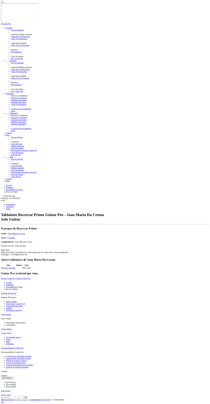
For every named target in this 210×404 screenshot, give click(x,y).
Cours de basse (16, 144)
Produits (9, 28)
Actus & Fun (16, 155)
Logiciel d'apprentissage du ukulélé (19, 365)
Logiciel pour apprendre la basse (18, 358)
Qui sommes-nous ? (13, 337)
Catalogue (10, 207)
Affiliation (10, 344)
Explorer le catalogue (19, 98)
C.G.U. (18, 400)
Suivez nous (5, 391)
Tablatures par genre (18, 102)
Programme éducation (14, 306)
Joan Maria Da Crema (16, 234)
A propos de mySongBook (21, 109)
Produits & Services (8, 293)
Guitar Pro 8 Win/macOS (20, 37)
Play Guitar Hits (17, 59)
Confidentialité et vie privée (40, 400)
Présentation (10, 204)
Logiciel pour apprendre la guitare (19, 356)
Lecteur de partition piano (16, 363)
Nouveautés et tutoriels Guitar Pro (24, 150)
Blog (8, 135)
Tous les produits (17, 30)
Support (9, 179)
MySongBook (16, 52)
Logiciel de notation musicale (17, 367)
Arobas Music (6, 329)
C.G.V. (25, 400)
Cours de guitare (17, 153)
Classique (11, 238)
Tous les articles (17, 137)
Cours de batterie (17, 148)
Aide (8, 342)
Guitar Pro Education (19, 39)
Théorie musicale (17, 146)
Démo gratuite (11, 302)
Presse (8, 339)
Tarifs (13, 111)
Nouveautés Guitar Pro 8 (15, 304)
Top (2, 402)
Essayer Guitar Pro (8, 278)
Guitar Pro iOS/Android (20, 45)
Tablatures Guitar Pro (14, 310)
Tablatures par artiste (18, 100)
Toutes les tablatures (18, 104)
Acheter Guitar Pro (23, 278)
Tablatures (10, 94)
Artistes (9, 133)
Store (8, 181)
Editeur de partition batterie (16, 361)
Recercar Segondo (8, 268)
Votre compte (6, 314)
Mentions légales (7, 400)
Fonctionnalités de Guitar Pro (12, 348)
